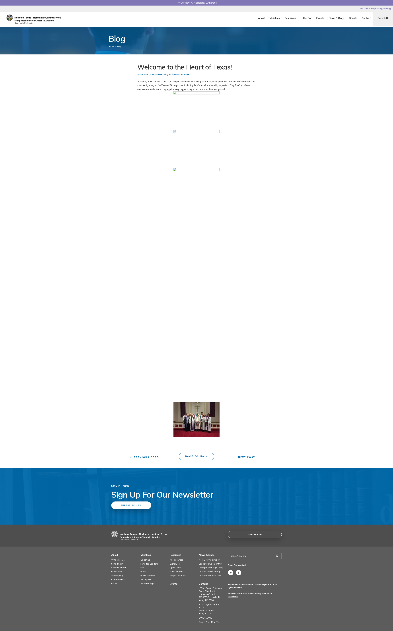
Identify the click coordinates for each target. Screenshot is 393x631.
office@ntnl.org (383, 8)
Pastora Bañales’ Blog (210, 575)
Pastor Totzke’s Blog (159, 74)
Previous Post (145, 457)
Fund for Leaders (149, 563)
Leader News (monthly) (210, 563)
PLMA (143, 571)
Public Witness (147, 575)
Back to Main (196, 456)
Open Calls (175, 567)
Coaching (145, 559)
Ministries (274, 18)
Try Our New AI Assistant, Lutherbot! (196, 2)
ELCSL (114, 583)
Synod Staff (117, 563)
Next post (247, 457)
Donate (353, 18)
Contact (366, 18)
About (261, 18)
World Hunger (147, 583)
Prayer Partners (178, 575)
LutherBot (306, 18)
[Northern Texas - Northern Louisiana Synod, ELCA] (34, 19)
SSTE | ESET (146, 579)
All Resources (176, 559)
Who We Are (118, 559)
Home (111, 47)
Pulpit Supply (176, 571)
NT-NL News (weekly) (209, 559)
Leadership (117, 571)
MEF (142, 567)
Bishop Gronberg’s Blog (211, 567)
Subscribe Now (131, 505)
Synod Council (118, 567)
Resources (290, 18)
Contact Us (255, 534)
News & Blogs (336, 18)
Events (320, 18)
